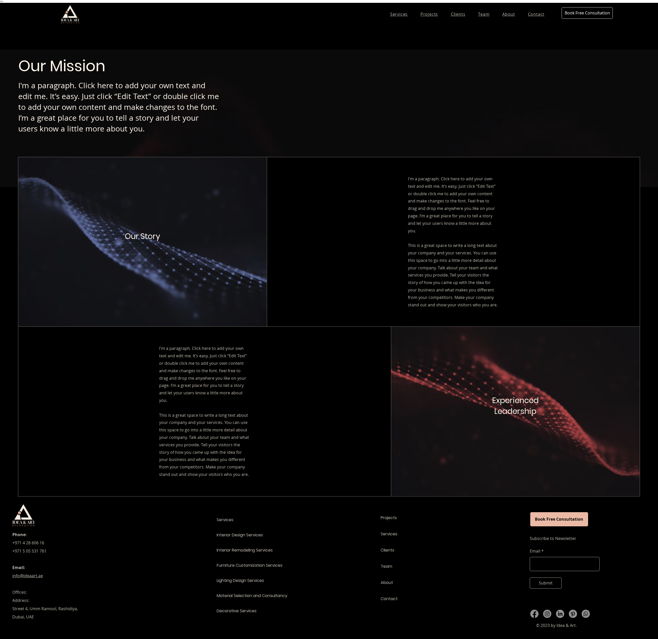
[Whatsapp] (586, 614)
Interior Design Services (240, 535)
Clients (387, 550)
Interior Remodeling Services (245, 550)
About (387, 582)
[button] (429, 14)
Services (225, 520)
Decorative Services (237, 611)
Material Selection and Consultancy (247, 596)
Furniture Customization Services (247, 565)
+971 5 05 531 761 (29, 551)
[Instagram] (547, 614)
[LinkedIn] (560, 614)
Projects (389, 518)
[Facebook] (534, 614)
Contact (389, 599)
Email (535, 551)
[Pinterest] (573, 614)
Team (386, 566)
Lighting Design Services (240, 580)
